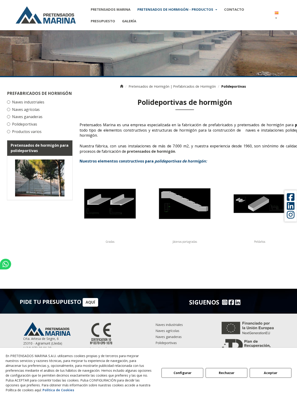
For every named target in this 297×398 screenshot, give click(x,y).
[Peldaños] (259, 204)
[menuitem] (110, 9)
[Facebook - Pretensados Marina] (230, 302)
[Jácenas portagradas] (184, 204)
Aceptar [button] (270, 373)
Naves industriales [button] (28, 102)
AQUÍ (90, 302)
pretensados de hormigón (151, 151)
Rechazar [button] (226, 373)
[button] (46, 15)
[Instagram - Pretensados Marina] (224, 302)
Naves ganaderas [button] (27, 116)
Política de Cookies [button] (58, 390)
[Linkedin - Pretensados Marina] (237, 302)
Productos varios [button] (27, 131)
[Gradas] (110, 204)
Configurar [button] (182, 373)
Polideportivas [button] (24, 124)
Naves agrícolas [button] (26, 109)
